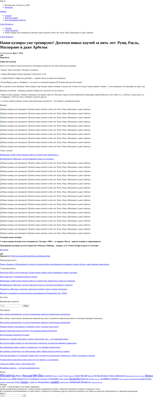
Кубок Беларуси (101, 375)
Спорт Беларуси (6, 24)
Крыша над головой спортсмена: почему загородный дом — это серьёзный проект (34, 339)
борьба (91, 379)
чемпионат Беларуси (80, 382)
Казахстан (71, 376)
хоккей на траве (64, 382)
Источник (4, 250)
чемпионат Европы (96, 382)
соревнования (10, 382)
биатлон (85, 379)
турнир (32, 382)
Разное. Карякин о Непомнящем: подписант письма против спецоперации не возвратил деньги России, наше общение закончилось (55, 264)
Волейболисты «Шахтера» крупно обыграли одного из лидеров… (27, 159)
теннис (24, 381)
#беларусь (7, 375)
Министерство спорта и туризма (135, 376)
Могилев (3, 379)
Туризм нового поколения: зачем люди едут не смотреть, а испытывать (29, 360)
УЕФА (61, 379)
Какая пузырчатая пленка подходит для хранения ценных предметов (28, 331)
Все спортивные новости (15, 20)
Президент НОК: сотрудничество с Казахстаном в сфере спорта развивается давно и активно (38, 273)
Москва (9, 379)
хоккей (55, 381)
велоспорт (98, 379)
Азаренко (48, 376)
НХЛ (27, 379)
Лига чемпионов (117, 375)
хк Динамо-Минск (42, 382)
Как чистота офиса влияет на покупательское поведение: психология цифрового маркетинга (38, 343)
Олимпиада (34, 379)
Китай (84, 375)
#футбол (38, 375)
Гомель (60, 376)
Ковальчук (91, 376)
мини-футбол (145, 379)
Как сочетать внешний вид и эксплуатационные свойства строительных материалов (35, 314)
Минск (149, 375)
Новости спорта (11, 18)
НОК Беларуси (19, 379)
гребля (121, 379)
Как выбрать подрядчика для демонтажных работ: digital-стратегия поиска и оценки (35, 351)
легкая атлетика (134, 379)
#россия (27, 375)
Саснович (43, 379)
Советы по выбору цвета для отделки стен (17, 364)
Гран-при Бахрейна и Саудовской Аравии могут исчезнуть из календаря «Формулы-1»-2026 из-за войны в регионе (47, 355)
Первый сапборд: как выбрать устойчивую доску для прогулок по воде (29, 327)
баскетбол (75, 378)
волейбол (105, 378)
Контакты (9, 7)
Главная (8, 16)
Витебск (54, 376)
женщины (126, 379)
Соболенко (53, 378)
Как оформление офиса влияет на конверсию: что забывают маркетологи (30, 347)
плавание (2, 382)
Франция (66, 379)
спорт (17, 382)
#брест (19, 375)
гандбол (115, 378)
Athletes (3, 11)
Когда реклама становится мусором (14, 335)
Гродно (65, 376)
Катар (77, 376)
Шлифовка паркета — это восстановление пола (19, 368)
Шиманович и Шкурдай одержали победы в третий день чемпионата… (29, 155)
